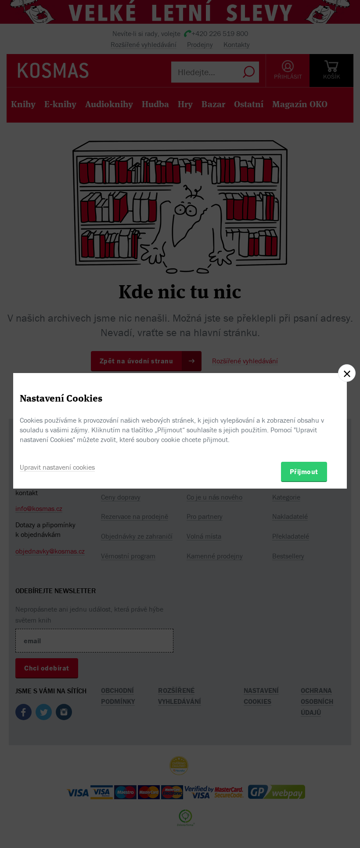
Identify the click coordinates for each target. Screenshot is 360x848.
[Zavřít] (347, 373)
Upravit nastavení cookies (57, 467)
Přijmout (304, 471)
